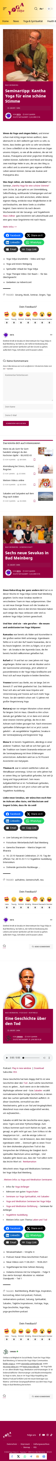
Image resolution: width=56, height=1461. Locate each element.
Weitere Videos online (13, 480)
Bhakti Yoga (34, 1291)
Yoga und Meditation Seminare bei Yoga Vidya (28, 1201)
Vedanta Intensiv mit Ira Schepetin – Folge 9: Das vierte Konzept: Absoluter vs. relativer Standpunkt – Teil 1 (26, 1275)
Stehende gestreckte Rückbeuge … (23, 867)
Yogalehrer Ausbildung (16, 1214)
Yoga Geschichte (10, 1307)
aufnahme (20, 879)
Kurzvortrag (8, 1295)
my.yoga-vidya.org (11, 1366)
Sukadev (38, 1090)
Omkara (20, 1037)
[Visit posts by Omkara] (8, 1038)
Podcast (23, 1012)
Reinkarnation (29, 1161)
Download (39, 1068)
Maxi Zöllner (9, 215)
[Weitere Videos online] (45, 483)
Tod (25, 1082)
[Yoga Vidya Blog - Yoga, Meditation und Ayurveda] (16, 8)
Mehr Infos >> (10, 226)
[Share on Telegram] (31, 1456)
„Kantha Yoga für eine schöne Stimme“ (30, 185)
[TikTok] (51, 1435)
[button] (5, 8)
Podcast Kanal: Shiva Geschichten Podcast (27, 1256)
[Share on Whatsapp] (25, 1456)
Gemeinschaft (25, 547)
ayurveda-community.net (31, 1363)
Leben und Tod (39, 1219)
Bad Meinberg (11, 85)
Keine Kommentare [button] (42, 946)
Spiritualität (40, 1299)
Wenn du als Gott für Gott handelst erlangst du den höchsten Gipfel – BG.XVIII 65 (17, 452)
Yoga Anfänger (22, 1186)
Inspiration (46, 1291)
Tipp (49, 294)
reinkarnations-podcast (14, 1299)
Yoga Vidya (24, 1307)
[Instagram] (47, 1435)
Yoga (46, 1303)
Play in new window (21, 1068)
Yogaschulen (32, 1191)
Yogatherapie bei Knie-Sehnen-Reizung (25, 1266)
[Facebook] (39, 1435)
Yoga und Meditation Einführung (21, 1206)
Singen (42, 294)
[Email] (37, 1456)
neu (42, 879)
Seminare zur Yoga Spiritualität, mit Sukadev (27, 1196)
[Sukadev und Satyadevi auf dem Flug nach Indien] (45, 496)
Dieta (19, 114)
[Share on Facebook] (12, 1456)
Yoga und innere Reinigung (19, 263)
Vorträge (33, 1012)
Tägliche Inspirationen (22, 1303)
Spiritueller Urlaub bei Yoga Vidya (22, 268)
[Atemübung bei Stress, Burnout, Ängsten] (45, 469)
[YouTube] (44, 1435)
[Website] (51, 335)
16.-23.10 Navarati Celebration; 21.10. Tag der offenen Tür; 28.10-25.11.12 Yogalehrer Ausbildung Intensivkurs (27, 859)
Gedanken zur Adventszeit (19, 282)
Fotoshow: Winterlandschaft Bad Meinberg (27, 842)
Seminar (34, 294)
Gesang (18, 294)
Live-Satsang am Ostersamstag (21, 837)
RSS (15, 1071)
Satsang (30, 1299)
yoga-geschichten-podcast (15, 1311)
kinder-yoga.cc (9, 1363)
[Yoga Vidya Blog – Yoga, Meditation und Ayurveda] (7, 1435)
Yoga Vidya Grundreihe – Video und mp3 (25, 258)
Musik (26, 294)
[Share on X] (19, 1456)
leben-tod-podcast (24, 1295)
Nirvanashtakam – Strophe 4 (20, 1251)
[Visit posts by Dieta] (8, 116)
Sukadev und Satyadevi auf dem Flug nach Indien (18, 495)
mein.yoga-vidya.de (31, 1366)
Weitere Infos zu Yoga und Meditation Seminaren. (28, 1179)
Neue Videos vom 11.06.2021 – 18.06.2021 (26, 1261)
